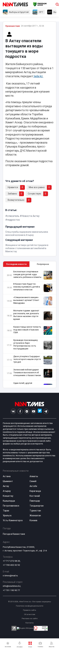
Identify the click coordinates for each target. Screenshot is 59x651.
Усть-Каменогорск (13, 520)
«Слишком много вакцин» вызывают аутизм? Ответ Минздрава (26, 300)
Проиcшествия (12, 26)
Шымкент (8, 481)
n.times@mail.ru (10, 575)
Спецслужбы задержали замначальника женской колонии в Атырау (26, 233)
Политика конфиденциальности (29, 606)
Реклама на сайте (29, 619)
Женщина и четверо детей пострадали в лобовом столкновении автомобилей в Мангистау (26, 248)
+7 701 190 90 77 (11, 590)
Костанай (35, 496)
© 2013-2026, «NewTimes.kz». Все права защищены (29, 602)
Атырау (7, 491)
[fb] (20, 411)
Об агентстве (29, 614)
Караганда (35, 491)
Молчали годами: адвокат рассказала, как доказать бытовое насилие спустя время (26, 314)
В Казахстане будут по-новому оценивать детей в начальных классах (26, 287)
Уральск (7, 515)
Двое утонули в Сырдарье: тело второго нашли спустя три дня (27, 359)
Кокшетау (8, 496)
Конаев (33, 520)
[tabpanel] (29, 327)
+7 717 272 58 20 (11, 561)
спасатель (13, 215)
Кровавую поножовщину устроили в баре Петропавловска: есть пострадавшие (25, 344)
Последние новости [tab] (16, 264)
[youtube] (33, 411)
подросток (13, 219)
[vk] (13, 411)
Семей (33, 481)
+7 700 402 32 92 (11, 565)
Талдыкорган (37, 505)
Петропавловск (11, 505)
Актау (6, 486)
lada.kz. (38, 76)
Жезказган (35, 515)
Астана (7, 476)
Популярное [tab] (43, 264)
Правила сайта (29, 610)
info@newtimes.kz (11, 586)
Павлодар (35, 501)
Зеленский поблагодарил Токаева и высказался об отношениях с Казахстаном (27, 372)
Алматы (34, 476)
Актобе (33, 486)
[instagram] (26, 411)
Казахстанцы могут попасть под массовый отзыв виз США (27, 330)
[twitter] (40, 411)
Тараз (6, 510)
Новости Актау (30, 215)
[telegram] (45, 411)
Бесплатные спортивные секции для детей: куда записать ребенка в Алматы (27, 274)
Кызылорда (9, 501)
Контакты (29, 623)
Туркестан (35, 510)
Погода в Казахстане (14, 534)
